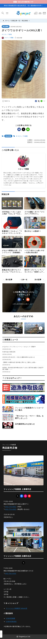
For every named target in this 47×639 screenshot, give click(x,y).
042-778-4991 (10, 507)
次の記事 (39, 279)
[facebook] (36, 101)
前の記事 (8, 279)
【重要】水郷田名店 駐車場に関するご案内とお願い (19, 362)
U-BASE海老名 (11, 621)
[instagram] (28, 299)
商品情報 (5, 26)
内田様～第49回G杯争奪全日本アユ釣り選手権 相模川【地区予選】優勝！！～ (23, 368)
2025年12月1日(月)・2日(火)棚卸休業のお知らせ (18, 357)
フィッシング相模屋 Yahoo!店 (16, 608)
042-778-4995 (10, 509)
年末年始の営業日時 (9, 352)
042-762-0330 (10, 573)
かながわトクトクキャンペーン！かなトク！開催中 (19, 346)
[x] (39, 101)
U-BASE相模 (10, 618)
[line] (41, 101)
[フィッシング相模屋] (23, 13)
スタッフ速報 (7, 34)
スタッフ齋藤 (9, 37)
